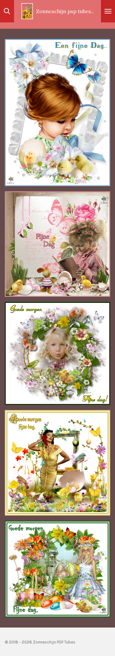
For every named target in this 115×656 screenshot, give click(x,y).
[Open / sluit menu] (108, 11)
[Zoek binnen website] (7, 11)
